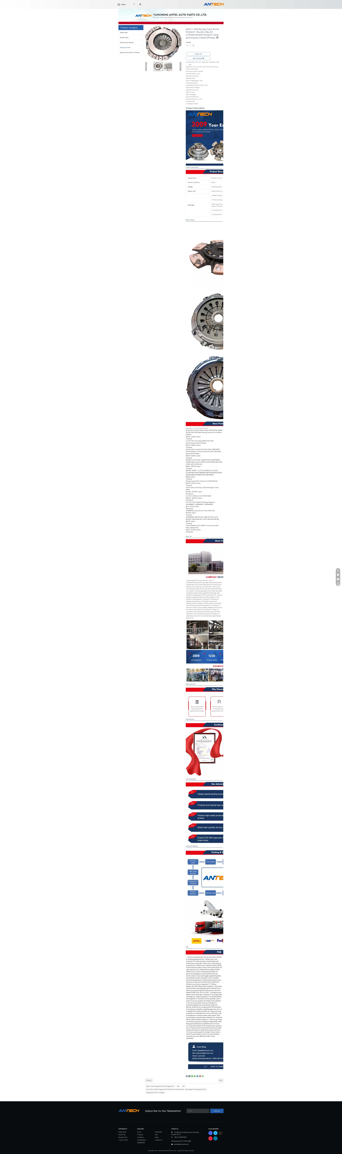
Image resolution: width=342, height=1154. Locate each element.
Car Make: (189, 101)
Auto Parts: (189, 97)
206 (183, 1086)
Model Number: (190, 99)
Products (140, 1135)
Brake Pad (121, 1135)
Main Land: (189, 94)
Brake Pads (124, 33)
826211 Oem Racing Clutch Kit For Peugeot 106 (160, 1086)
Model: (188, 67)
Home (139, 1132)
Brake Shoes (124, 37)
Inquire (197, 54)
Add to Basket (197, 58)
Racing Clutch (122, 1137)
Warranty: (188, 78)
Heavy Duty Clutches (127, 42)
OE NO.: (188, 69)
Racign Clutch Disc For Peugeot (155, 1092)
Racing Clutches (125, 47)
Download (158, 1132)
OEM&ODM (141, 1143)
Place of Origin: (190, 80)
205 (178, 1086)
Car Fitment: (189, 71)
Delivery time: (190, 87)
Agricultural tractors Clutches (130, 52)
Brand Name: (189, 83)
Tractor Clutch (123, 1140)
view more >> (190, 428)
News (157, 1137)
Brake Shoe (122, 1132)
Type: (187, 76)
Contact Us (158, 1140)
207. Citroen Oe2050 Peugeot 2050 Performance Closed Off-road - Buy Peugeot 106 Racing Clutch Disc (176, 1089)
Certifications (141, 1140)
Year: (187, 62)
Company (140, 1137)
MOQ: (187, 92)
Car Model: (189, 85)
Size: (187, 74)
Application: (189, 90)
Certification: (189, 104)
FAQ (156, 1135)
